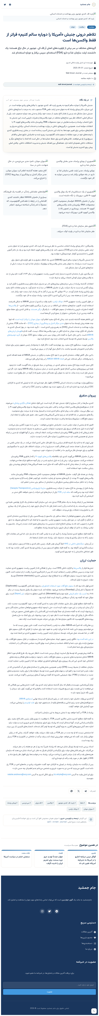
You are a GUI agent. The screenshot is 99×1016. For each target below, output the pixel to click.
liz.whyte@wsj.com (62, 774)
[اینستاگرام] (42, 911)
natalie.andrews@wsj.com (19, 774)
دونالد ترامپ (58, 301)
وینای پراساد (11, 803)
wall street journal (57, 822)
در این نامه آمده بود (85, 639)
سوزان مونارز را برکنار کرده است (28, 319)
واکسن (49, 803)
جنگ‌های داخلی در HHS (74, 544)
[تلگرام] (10, 4)
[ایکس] (78, 791)
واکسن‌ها (12, 305)
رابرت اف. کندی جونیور (66, 803)
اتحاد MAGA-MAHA (55, 359)
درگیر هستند (36, 309)
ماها (81, 803)
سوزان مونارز (88, 809)
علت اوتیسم (29, 702)
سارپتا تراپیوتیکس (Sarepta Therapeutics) (28, 488)
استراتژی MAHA (25, 699)
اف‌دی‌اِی (38, 803)
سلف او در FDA (64, 492)
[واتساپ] (71, 791)
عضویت (49, 992)
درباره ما (88, 949)
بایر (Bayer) (19, 593)
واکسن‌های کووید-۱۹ (43, 456)
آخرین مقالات (86, 932)
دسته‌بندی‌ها (87, 943)
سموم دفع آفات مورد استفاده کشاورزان (58, 586)
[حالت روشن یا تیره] (94, 1011)
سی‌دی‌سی (25, 803)
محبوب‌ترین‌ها (86, 937)
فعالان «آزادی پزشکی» (22, 403)
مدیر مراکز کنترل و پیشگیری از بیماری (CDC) (46, 323)
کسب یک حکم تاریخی (78, 593)
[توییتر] (5, 4)
